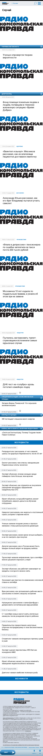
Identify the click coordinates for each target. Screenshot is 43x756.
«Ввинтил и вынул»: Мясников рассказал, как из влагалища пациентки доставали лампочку (19, 154)
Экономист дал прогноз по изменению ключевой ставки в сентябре (22, 581)
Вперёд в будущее (9, 415)
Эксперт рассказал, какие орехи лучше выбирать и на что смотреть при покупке (22, 536)
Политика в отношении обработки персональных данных (21, 745)
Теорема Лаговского (10, 46)
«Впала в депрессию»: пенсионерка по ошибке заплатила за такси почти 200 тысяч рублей (21, 247)
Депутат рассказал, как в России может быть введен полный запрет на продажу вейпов (20, 547)
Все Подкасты (22, 442)
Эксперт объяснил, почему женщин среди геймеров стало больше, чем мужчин (19, 475)
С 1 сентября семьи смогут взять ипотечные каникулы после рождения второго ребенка (20, 615)
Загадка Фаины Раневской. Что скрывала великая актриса (19, 404)
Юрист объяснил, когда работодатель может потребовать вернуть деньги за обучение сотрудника (20, 501)
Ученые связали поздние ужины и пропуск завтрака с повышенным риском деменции (20, 525)
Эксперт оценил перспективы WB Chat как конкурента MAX (19, 651)
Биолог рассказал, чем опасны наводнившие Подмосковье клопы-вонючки (20, 464)
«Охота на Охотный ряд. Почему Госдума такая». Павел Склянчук (22, 434)
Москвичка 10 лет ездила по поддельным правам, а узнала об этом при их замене (20, 294)
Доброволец (7, 94)
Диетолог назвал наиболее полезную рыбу (20, 673)
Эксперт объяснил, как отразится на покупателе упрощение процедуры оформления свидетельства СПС (21, 487)
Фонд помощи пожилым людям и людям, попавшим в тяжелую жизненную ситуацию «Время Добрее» (21, 106)
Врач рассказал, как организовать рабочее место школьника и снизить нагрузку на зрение (22, 592)
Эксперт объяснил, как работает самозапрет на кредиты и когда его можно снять (21, 570)
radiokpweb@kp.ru (8, 718)
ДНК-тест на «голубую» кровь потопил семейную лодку (18, 385)
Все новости (21, 679)
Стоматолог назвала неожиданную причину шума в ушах (22, 640)
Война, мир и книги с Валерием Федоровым (20, 428)
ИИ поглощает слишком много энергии (18, 419)
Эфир (40, 753)
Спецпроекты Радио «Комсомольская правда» (15, 747)
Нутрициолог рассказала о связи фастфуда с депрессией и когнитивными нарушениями (20, 604)
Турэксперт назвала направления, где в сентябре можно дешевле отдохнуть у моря (22, 558)
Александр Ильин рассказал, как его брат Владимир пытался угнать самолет (21, 201)
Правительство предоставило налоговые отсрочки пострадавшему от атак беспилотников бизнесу (22, 627)
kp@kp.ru (28, 731)
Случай (6, 10)
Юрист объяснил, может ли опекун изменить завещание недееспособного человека (20, 662)
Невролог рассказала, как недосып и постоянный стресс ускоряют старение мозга (22, 513)
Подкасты (34, 753)
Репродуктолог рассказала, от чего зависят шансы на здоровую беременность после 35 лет (22, 452)
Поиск (35, 3)
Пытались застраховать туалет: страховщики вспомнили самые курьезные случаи (20, 340)
